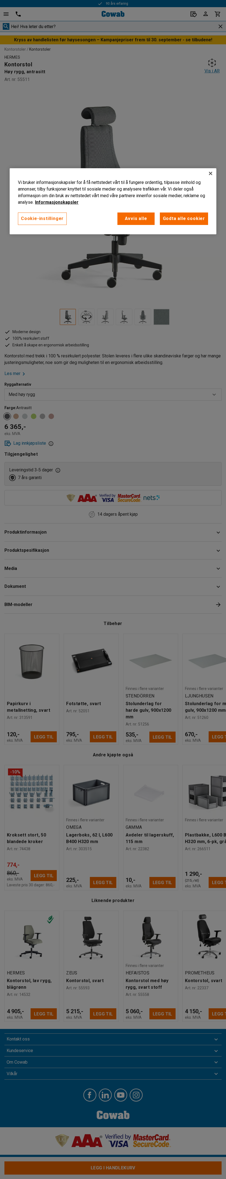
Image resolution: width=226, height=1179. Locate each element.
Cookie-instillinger (42, 218)
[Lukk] (210, 173)
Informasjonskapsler (57, 202)
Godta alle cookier (184, 218)
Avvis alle (136, 218)
